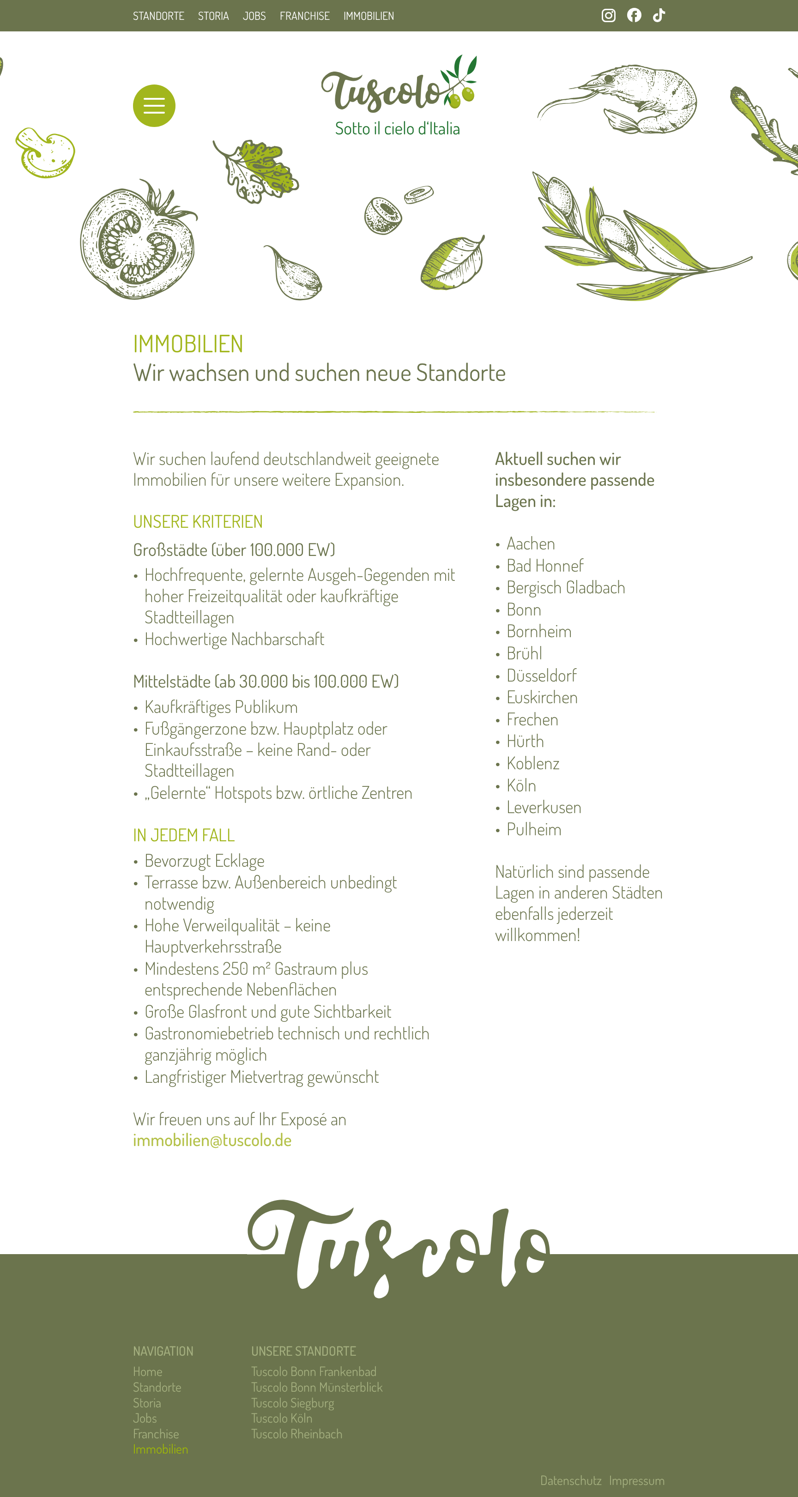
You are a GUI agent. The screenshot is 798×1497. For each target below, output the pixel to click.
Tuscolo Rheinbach (297, 1433)
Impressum (637, 1480)
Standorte (158, 15)
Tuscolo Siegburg (292, 1402)
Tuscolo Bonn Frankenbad (314, 1371)
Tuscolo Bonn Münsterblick (317, 1386)
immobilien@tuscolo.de (212, 1139)
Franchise (305, 15)
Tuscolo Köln (282, 1417)
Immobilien (369, 15)
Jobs (254, 15)
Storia (213, 15)
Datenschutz (571, 1480)
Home (148, 1371)
